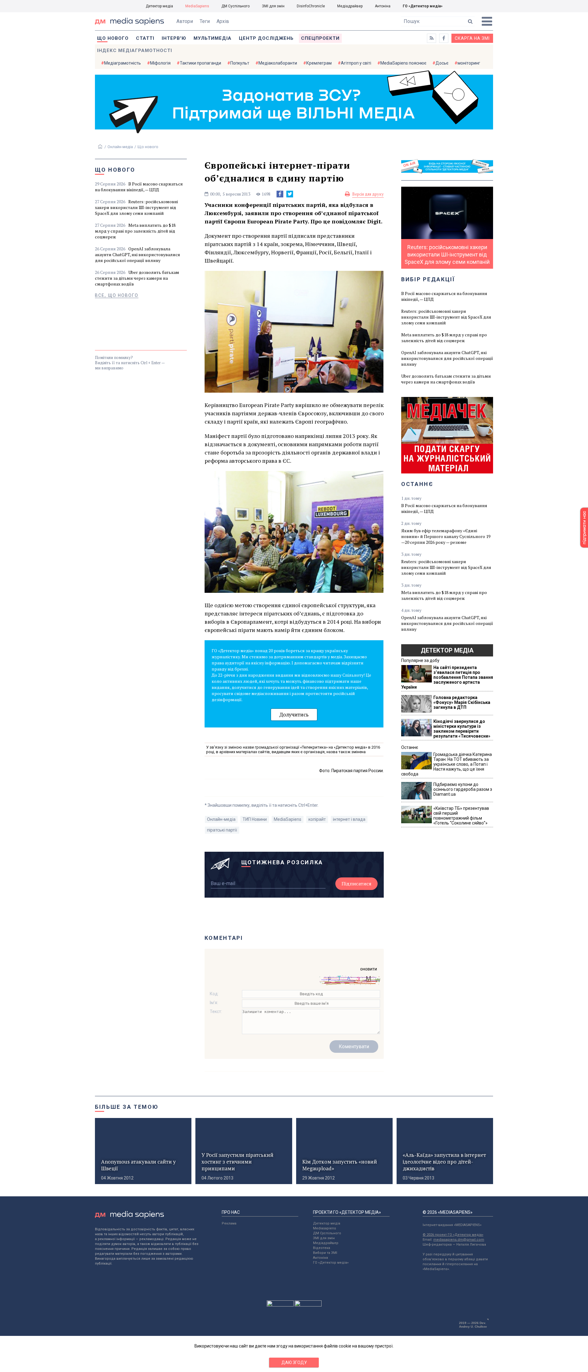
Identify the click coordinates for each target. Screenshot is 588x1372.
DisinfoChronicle (311, 6)
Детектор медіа (159, 6)
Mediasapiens (324, 1228)
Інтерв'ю (174, 38)
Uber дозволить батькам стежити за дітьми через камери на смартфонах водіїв (137, 278)
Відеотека (321, 1248)
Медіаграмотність (122, 63)
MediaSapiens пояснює (403, 63)
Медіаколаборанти (277, 63)
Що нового (113, 38)
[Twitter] (289, 194)
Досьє (441, 63)
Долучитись (294, 714)
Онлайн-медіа (120, 146)
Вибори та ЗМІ (325, 1253)
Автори (184, 21)
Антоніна (382, 6)
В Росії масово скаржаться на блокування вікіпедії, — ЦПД (139, 187)
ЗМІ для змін (273, 6)
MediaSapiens (197, 6)
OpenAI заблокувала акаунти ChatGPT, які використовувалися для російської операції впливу (137, 254)
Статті (145, 38)
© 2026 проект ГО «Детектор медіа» (453, 1235)
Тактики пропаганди (200, 63)
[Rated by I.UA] (280, 1305)
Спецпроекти (320, 38)
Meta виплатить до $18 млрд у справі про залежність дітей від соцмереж (135, 231)
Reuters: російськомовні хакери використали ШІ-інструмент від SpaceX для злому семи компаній (136, 207)
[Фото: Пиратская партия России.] (294, 390)
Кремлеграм (319, 63)
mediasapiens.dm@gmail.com (458, 1240)
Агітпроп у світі (356, 63)
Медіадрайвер (350, 6)
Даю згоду (294, 1362)
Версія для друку (368, 194)
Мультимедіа (213, 38)
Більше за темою (127, 1107)
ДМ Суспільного (235, 6)
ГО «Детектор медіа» (423, 6)
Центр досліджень (266, 38)
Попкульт (239, 63)
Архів (223, 21)
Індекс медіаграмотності (134, 50)
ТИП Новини (255, 819)
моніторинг (469, 63)
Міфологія (160, 63)
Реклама (229, 1223)
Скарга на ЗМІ (472, 38)
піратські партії (222, 830)
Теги (205, 21)
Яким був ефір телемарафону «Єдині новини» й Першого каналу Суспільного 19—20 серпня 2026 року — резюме (445, 536)
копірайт (317, 819)
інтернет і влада (349, 819)
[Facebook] (280, 194)
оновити (368, 968)
